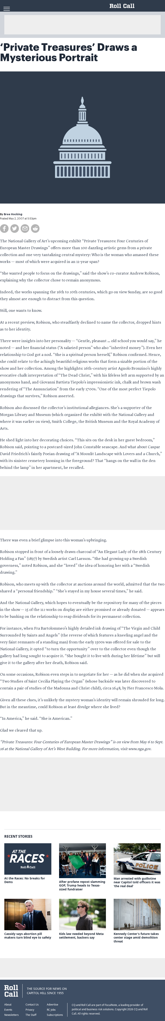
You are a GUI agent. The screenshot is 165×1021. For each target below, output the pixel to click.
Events (8, 1010)
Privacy (30, 1010)
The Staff (31, 1015)
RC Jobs (51, 1010)
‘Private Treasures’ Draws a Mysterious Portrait (68, 52)
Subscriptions (55, 1015)
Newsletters (11, 1015)
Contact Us (32, 1004)
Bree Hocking (13, 214)
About (7, 1004)
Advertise (52, 1004)
